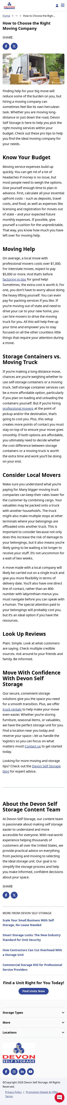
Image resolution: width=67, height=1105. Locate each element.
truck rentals (12, 709)
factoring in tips (14, 279)
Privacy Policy (13, 1092)
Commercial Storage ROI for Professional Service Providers (32, 967)
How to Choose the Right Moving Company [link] (39, 16)
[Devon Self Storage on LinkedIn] (22, 1071)
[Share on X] (14, 46)
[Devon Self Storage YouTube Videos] (30, 1071)
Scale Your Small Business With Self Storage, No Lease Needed (28, 922)
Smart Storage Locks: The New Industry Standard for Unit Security (31, 937)
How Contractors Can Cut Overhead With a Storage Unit (32, 952)
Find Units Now (33, 991)
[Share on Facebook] (6, 46)
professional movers (18, 408)
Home (6, 16)
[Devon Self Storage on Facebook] (6, 1071)
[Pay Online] (57, 5)
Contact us (33, 746)
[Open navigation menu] (62, 5)
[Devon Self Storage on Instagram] (14, 1071)
